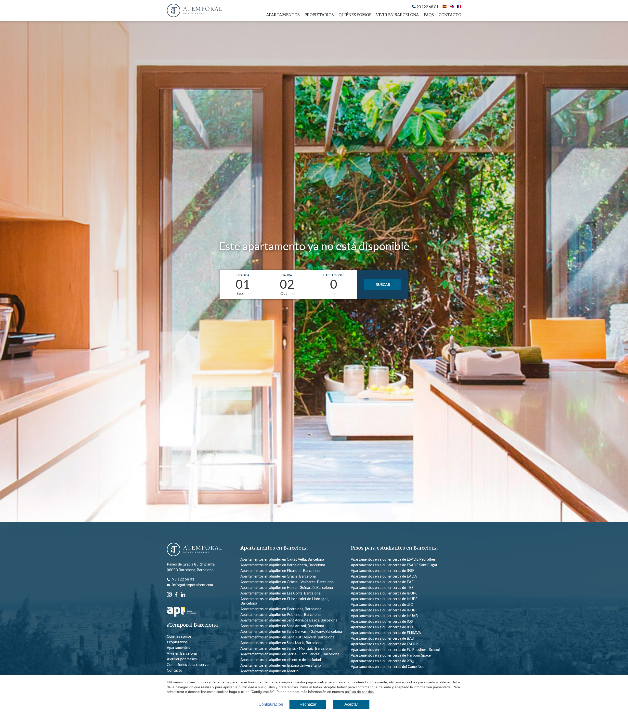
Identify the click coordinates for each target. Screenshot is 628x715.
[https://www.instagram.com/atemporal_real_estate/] (169, 594)
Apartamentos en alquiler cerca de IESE (382, 570)
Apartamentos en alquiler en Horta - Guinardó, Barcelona (286, 587)
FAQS (429, 15)
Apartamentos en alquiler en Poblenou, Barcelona (280, 614)
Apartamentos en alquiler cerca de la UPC (384, 593)
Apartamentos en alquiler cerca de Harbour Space (391, 655)
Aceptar (351, 704)
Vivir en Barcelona (397, 15)
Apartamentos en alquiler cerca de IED (382, 627)
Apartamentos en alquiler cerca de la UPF (384, 598)
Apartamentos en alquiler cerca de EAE (382, 582)
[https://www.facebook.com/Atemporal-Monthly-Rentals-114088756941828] (176, 594)
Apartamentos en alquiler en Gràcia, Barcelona (278, 576)
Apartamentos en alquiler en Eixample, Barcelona (280, 570)
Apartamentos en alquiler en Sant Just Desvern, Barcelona (287, 637)
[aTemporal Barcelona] (194, 550)
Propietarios (319, 15)
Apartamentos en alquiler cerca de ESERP (384, 644)
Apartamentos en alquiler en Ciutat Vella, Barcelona (282, 559)
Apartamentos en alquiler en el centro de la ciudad (280, 659)
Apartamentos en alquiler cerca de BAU (382, 638)
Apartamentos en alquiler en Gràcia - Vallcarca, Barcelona (287, 582)
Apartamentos (283, 15)
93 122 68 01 (427, 7)
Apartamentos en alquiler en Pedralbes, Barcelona (280, 609)
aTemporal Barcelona (192, 625)
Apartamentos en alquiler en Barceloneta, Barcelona (282, 565)
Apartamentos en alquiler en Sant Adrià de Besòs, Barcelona (288, 620)
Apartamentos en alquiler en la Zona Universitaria (280, 665)
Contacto (450, 15)
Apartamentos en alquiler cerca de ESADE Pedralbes (393, 559)
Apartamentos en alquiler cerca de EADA (384, 576)
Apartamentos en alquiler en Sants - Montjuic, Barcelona (286, 648)
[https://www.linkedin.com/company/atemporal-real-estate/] (183, 594)
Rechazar (308, 704)
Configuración (271, 704)
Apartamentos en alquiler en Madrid (269, 671)
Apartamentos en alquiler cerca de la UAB (384, 615)
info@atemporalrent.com (192, 584)
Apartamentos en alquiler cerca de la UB (383, 610)
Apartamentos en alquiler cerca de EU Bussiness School (395, 649)
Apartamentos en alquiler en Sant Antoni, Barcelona (282, 625)
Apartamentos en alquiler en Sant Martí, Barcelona (281, 642)
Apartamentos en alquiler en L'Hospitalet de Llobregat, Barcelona (284, 600)
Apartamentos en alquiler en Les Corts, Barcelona (280, 593)
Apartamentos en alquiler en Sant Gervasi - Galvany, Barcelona (291, 631)
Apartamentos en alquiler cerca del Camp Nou (387, 666)
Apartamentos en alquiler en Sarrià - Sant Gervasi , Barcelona (289, 654)
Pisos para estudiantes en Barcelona (394, 548)
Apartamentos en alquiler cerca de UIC (382, 604)
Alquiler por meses (182, 659)
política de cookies (359, 692)
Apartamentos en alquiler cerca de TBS (382, 587)
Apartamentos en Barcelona (274, 548)
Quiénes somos (355, 15)
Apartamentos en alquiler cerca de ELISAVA (386, 632)
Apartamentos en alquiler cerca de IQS (382, 621)
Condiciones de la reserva (188, 664)
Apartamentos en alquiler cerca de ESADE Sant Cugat (394, 565)
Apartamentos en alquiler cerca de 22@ (382, 661)
